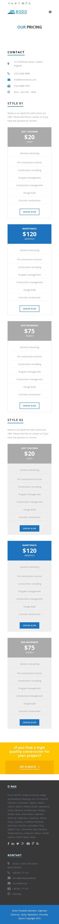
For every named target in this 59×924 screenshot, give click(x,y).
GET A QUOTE (28, 766)
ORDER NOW (29, 211)
